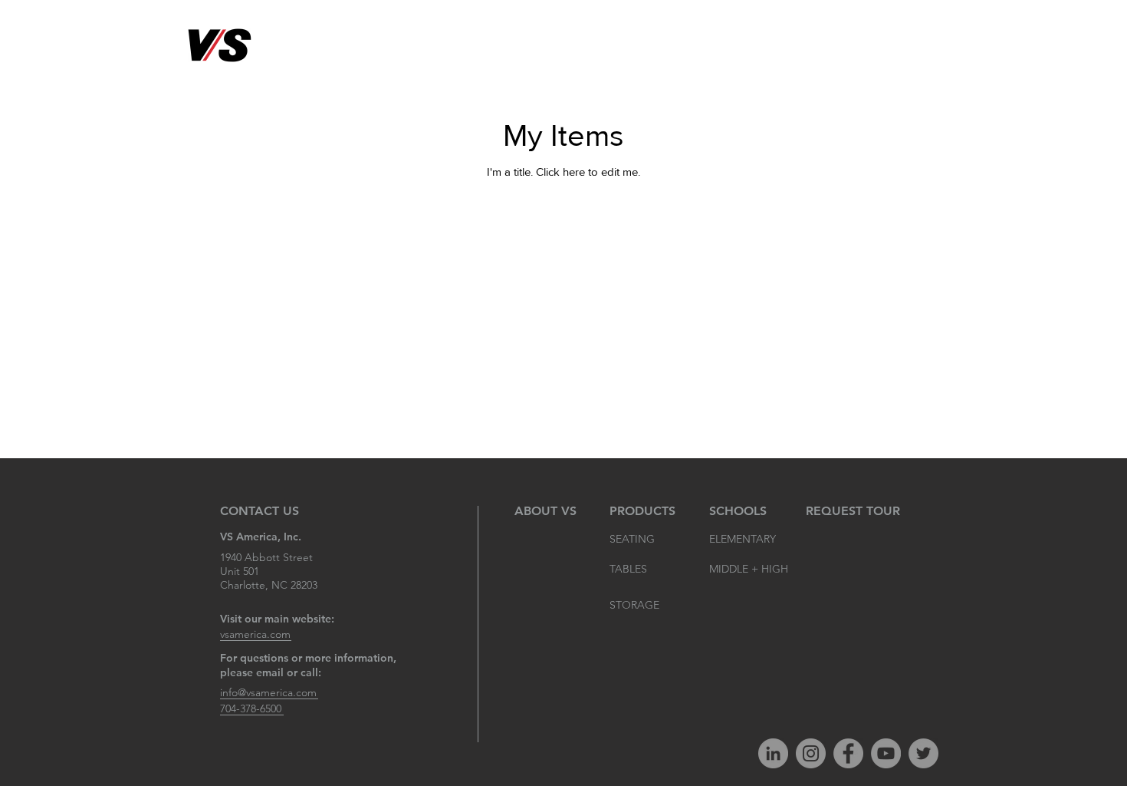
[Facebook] (848, 753)
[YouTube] (886, 753)
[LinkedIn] (773, 753)
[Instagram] (811, 753)
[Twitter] (923, 753)
